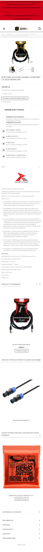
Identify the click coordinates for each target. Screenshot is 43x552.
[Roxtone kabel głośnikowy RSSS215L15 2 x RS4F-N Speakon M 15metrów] (21, 391)
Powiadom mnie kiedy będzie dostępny (15, 98)
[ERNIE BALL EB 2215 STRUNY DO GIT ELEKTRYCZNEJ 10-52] (21, 467)
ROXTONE (8, 102)
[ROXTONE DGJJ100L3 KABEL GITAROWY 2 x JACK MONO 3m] (31, 62)
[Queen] (22, 28)
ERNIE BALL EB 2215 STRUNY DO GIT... (21, 495)
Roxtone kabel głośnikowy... (21, 420)
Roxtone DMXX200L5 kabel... (21, 344)
